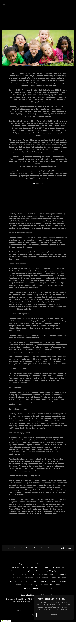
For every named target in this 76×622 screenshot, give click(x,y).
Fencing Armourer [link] (58, 578)
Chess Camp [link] (16, 571)
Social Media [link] (61, 581)
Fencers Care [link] (53, 564)
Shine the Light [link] (18, 567)
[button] (7, 4)
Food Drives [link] (50, 581)
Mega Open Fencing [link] (57, 571)
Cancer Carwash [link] (24, 581)
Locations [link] (44, 567)
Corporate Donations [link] (27, 564)
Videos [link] (29, 585)
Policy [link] (52, 588)
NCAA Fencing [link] (56, 585)
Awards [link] (13, 581)
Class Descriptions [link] (57, 567)
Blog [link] (35, 585)
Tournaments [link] (19, 585)
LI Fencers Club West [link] (45, 574)
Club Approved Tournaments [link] (21, 578)
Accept (54, 615)
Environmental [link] (38, 581)
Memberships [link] (60, 574)
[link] (38, 548)
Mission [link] (14, 564)
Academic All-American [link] (31, 588)
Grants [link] (62, 564)
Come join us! (38, 183)
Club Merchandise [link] (42, 578)
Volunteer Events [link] (32, 567)
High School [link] (43, 585)
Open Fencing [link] (42, 571)
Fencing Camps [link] (28, 571)
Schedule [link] (14, 574)
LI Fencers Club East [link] (27, 574)
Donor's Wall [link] (41, 564)
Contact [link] (45, 588)
